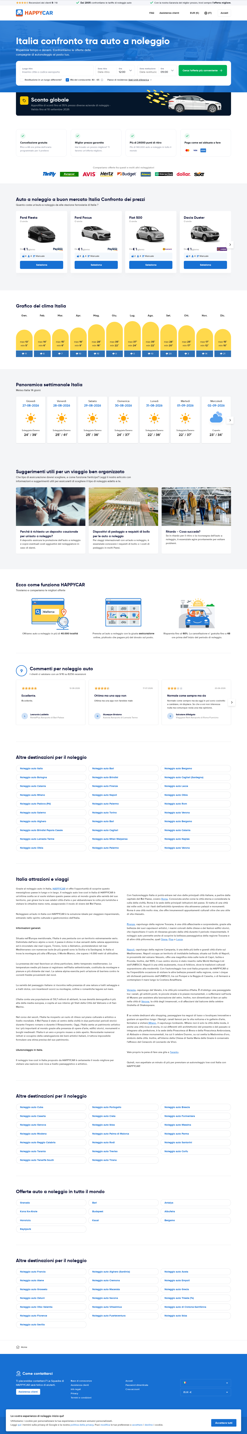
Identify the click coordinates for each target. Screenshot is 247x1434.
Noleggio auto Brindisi (105, 777)
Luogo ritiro (27, 68)
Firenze (131, 924)
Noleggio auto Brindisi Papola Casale (41, 830)
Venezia (131, 990)
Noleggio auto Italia (31, 768)
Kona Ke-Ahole (28, 1211)
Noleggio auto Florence (33, 1316)
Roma (164, 898)
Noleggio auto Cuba (31, 1107)
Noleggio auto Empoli (177, 1280)
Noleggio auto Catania (33, 786)
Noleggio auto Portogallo (106, 1107)
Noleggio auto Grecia (176, 1289)
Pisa (171, 939)
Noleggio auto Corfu (176, 1151)
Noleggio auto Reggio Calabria (37, 1142)
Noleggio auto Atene (32, 1280)
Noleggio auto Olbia (176, 795)
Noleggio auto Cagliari (105, 830)
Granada (25, 1203)
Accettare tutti (223, 1423)
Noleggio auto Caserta (33, 1116)
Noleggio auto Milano (32, 795)
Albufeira (169, 1211)
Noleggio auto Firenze (105, 786)
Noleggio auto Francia (33, 1272)
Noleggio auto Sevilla (32, 1324)
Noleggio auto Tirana (104, 1160)
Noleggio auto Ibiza (103, 1125)
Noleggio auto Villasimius (107, 1307)
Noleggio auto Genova (33, 1125)
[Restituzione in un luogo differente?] (21, 80)
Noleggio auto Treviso (105, 1151)
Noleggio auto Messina (177, 1125)
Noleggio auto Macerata (106, 1289)
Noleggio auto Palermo (105, 804)
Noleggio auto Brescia (177, 1107)
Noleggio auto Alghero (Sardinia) (111, 1272)
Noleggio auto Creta (103, 1116)
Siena (164, 939)
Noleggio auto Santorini (178, 1142)
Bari (94, 1203)
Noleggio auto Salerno (33, 812)
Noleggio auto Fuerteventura (109, 1316)
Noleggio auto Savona (105, 1298)
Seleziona (41, 265)
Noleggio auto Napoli (104, 795)
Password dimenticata (137, 1385)
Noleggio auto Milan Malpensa (110, 839)
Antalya (168, 1203)
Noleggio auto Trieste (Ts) (179, 1298)
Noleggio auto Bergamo (178, 768)
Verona (145, 1001)
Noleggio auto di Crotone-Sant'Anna (185, 1307)
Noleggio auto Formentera (179, 1116)
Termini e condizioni (81, 1397)
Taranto (174, 1052)
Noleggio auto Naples (177, 839)
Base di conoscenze (81, 1380)
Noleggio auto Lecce (176, 786)
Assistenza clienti (169, 13)
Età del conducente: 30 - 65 (84, 79)
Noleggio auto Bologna (33, 777)
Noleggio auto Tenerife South (37, 1160)
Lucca (179, 939)
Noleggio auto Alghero (33, 821)
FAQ (151, 13)
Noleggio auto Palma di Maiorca (110, 1134)
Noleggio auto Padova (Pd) (35, 804)
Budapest (97, 1211)
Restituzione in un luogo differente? (43, 79)
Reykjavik (25, 1229)
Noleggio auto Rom (175, 804)
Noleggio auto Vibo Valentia (36, 1307)
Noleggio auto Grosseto (33, 1289)
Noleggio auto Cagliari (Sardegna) (183, 777)
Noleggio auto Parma (176, 1134)
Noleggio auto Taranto (33, 1151)
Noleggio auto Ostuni (32, 1298)
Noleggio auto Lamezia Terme (37, 839)
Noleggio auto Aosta (176, 1272)
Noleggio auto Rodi (103, 1142)
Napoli (130, 949)
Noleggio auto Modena (33, 1134)
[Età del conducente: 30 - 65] (67, 80)
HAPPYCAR (59, 888)
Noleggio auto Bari (103, 768)
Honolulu (25, 1220)
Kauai (95, 1220)
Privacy (74, 1393)
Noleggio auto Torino (104, 812)
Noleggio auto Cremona (106, 1280)
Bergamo (169, 1220)
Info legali (76, 1389)
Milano (152, 1022)
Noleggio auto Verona (177, 812)
